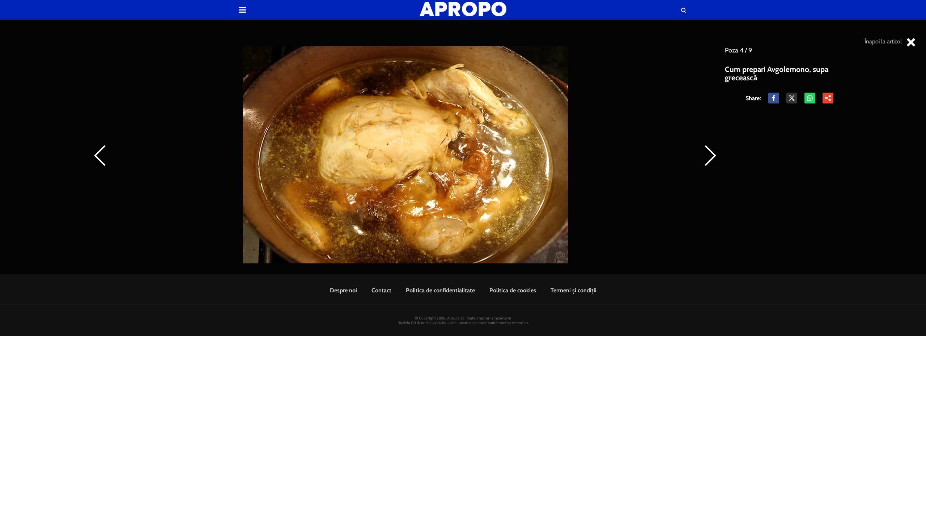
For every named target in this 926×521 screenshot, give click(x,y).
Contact (381, 290)
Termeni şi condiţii (573, 290)
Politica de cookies (512, 290)
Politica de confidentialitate (440, 290)
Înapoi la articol (884, 41)
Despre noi (343, 290)
